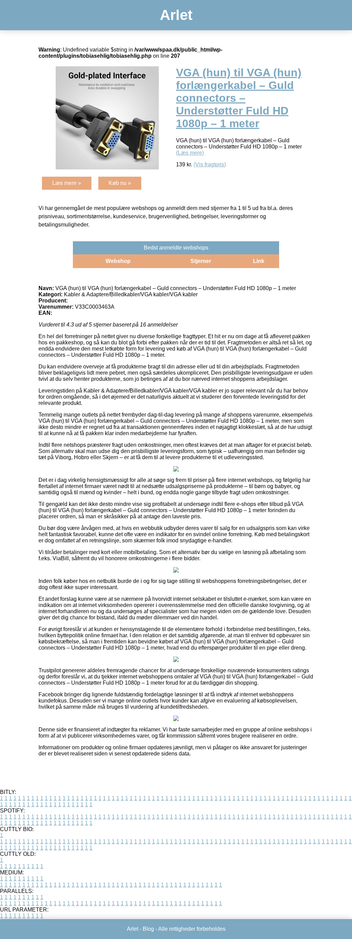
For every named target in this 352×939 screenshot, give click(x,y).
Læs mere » (66, 183)
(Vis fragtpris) (210, 164)
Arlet (176, 15)
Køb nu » (120, 183)
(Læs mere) (190, 153)
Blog (148, 929)
